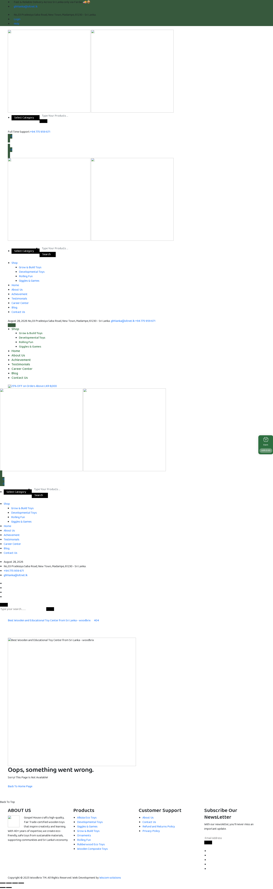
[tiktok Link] (209, 868)
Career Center (20, 303)
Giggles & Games (29, 280)
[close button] (4, 605)
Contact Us (18, 312)
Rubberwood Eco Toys (91, 844)
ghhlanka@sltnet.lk (26, 6)
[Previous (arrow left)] (3, 887)
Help (16, 23)
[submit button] (50, 609)
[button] (43, 121)
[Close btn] (9, 143)
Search (46, 254)
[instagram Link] (209, 864)
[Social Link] (9, 243)
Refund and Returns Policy (158, 826)
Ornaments (84, 835)
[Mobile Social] (5, 583)
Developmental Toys (32, 272)
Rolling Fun (26, 276)
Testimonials (19, 298)
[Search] (9, 156)
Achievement (19, 294)
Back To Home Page (20, 786)
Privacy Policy (151, 831)
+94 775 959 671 (40, 131)
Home (15, 285)
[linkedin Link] (209, 860)
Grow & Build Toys (30, 267)
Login (17, 19)
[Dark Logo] (49, 71)
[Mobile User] (1, 472)
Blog (14, 307)
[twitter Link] (209, 855)
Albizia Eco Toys (87, 817)
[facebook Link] (209, 851)
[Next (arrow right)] (9, 887)
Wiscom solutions (110, 877)
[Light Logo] (132, 71)
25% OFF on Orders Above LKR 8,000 (34, 386)
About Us (17, 289)
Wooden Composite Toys (92, 849)
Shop (15, 263)
